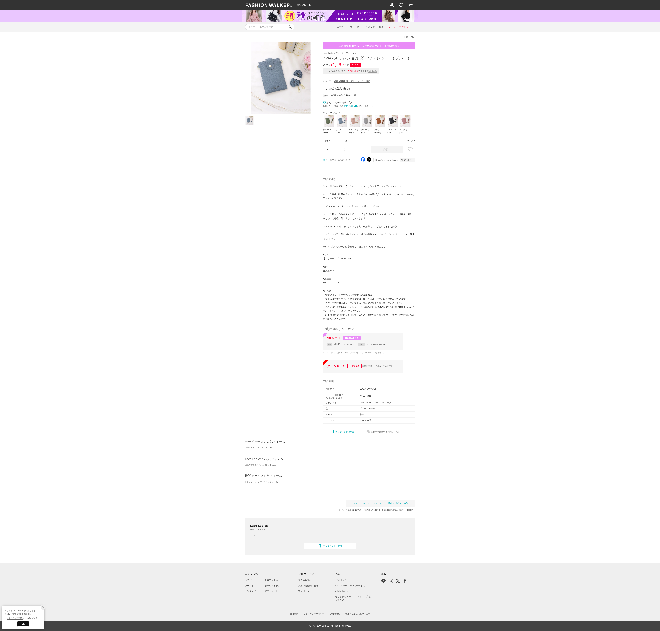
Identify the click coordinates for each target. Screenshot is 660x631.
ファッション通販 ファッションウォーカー (269, 5)
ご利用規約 (335, 613)
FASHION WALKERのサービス (350, 585)
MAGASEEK (304, 5)
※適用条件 (372, 71)
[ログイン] (392, 5)
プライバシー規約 (15, 617)
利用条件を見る (392, 45)
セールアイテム (272, 585)
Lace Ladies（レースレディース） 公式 (352, 80)
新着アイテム (271, 580)
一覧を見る (354, 366)
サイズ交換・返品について (338, 159)
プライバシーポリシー (314, 613)
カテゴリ (249, 580)
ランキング (250, 590)
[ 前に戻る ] (409, 37)
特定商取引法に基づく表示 (357, 613)
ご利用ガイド (342, 580)
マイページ (303, 590)
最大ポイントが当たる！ (381, 503)
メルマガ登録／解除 (308, 585)
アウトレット (271, 590)
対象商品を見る (351, 338)
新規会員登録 (305, 580)
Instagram (390, 581)
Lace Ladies (340, 53)
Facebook (405, 581)
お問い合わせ (342, 590)
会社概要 (294, 613)
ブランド (249, 585)
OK (23, 623)
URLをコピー (407, 159)
